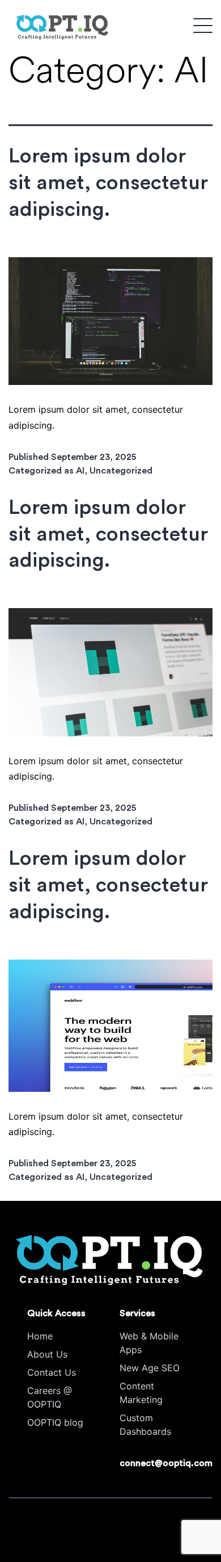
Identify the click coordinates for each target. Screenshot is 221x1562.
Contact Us (51, 1372)
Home (40, 1336)
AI (80, 470)
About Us (47, 1354)
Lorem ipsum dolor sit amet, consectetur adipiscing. (108, 183)
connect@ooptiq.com (166, 1463)
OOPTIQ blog (55, 1422)
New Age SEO (150, 1367)
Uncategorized (121, 470)
